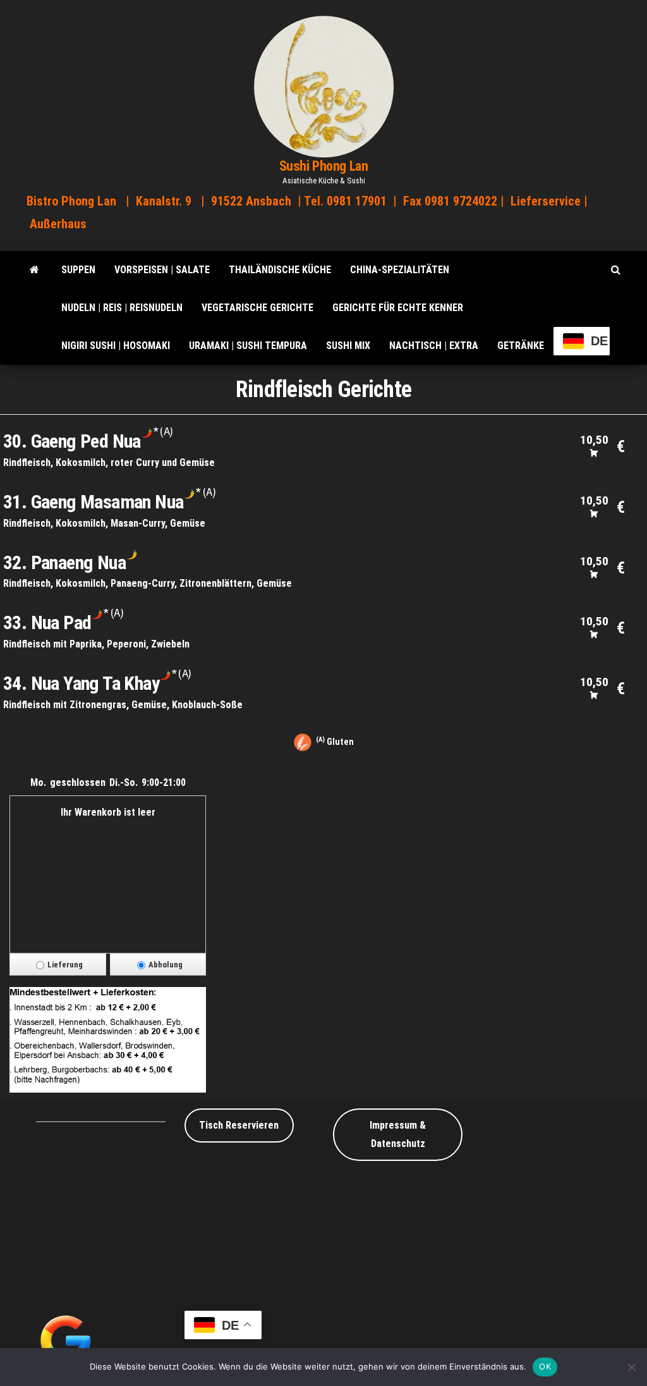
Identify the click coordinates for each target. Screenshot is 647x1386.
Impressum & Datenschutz (398, 1134)
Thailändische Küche (280, 270)
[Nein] (631, 1367)
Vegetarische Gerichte (257, 308)
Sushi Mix (348, 346)
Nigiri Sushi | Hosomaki (115, 346)
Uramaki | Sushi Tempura (248, 346)
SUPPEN (78, 270)
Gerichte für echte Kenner (397, 308)
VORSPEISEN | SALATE (162, 270)
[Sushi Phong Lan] (34, 270)
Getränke (520, 346)
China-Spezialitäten (399, 270)
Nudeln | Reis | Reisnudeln (122, 308)
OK (545, 1366)
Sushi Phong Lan (323, 166)
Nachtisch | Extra (433, 346)
